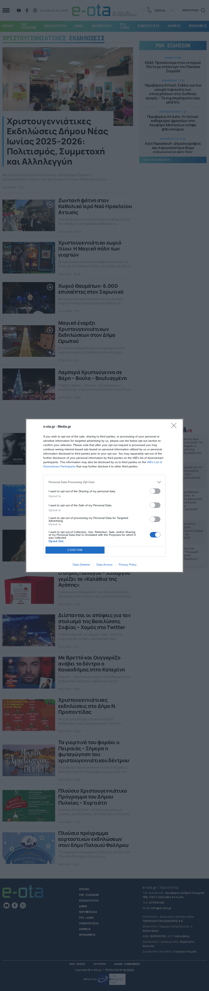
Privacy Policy (128, 564)
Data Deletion (81, 564)
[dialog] (104, 495)
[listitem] (104, 482)
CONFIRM (75, 550)
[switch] (155, 491)
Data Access (104, 564)
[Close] (175, 427)
